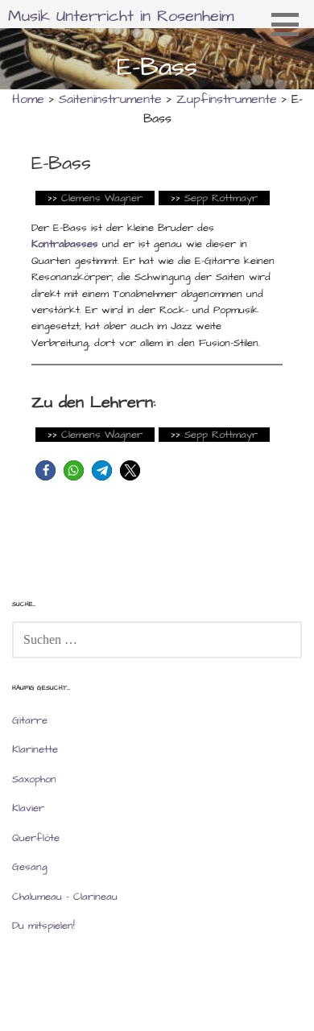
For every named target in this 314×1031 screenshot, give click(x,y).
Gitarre (30, 720)
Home (28, 99)
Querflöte (36, 838)
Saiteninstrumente (110, 99)
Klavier (28, 808)
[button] (290, 24)
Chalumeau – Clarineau (65, 896)
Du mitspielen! (43, 925)
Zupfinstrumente (226, 99)
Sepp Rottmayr (221, 198)
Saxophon (34, 779)
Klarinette (35, 749)
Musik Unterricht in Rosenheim (121, 16)
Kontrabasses (64, 244)
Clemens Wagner (102, 198)
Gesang (30, 867)
